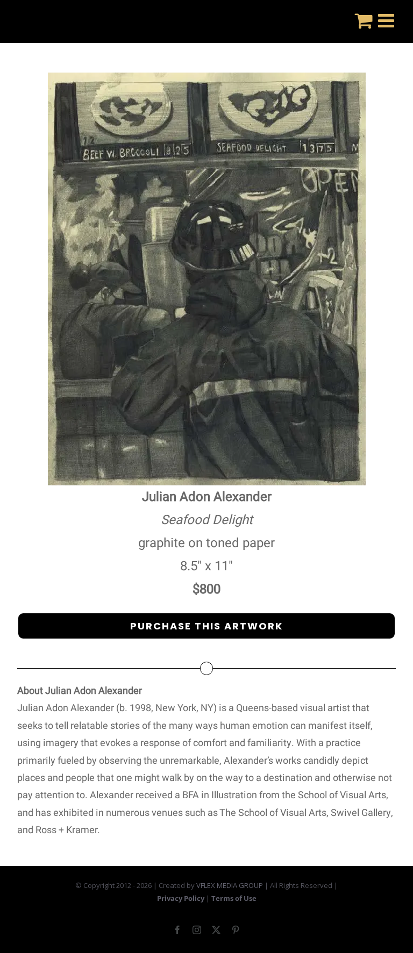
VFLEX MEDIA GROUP (229, 885)
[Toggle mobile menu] (387, 20)
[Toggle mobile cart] (364, 20)
